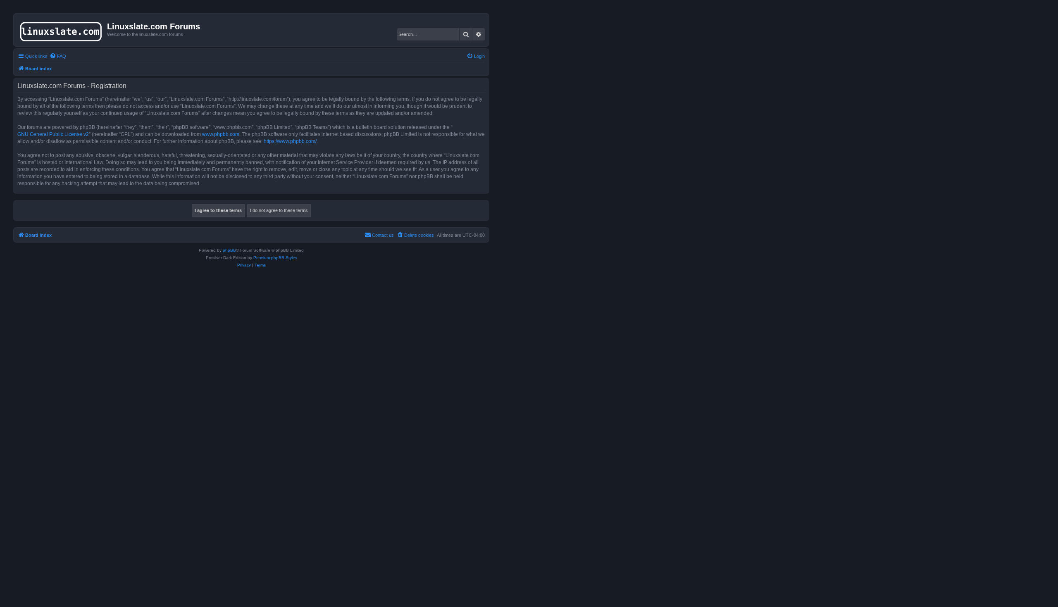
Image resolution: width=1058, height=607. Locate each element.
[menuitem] (58, 56)
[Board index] (61, 30)
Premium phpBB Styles (275, 257)
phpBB (229, 250)
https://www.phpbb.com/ (290, 141)
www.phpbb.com (220, 134)
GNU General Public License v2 (53, 134)
